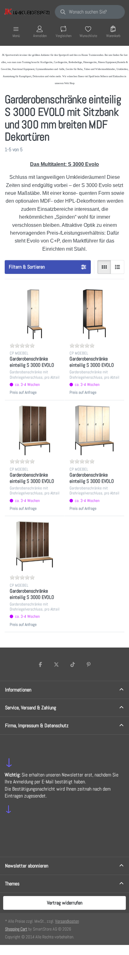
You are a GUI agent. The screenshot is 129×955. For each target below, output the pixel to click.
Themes (12, 883)
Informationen (18, 689)
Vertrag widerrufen (64, 902)
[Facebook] (40, 664)
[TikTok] (73, 664)
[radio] (104, 267)
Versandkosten (67, 921)
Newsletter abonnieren (26, 865)
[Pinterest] (89, 664)
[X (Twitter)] (56, 664)
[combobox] (90, 12)
